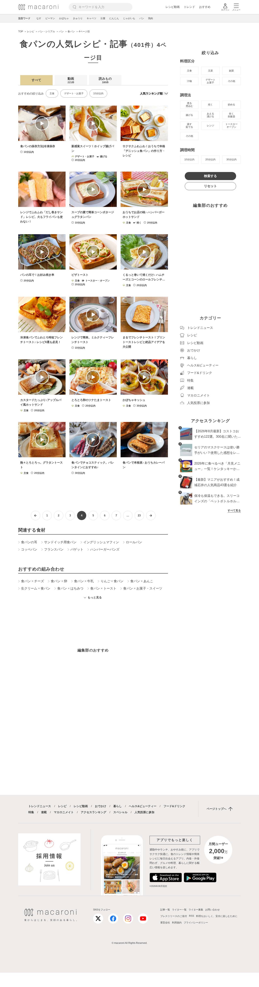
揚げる (189, 115)
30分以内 (231, 159)
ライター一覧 (179, 909)
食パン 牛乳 (84, 581)
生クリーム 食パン (35, 588)
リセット (210, 186)
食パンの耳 (29, 542)
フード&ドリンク (174, 806)
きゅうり (78, 18)
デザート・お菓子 (74, 93)
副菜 (231, 70)
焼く (210, 104)
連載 (44, 812)
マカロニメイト (64, 812)
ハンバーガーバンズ (104, 549)
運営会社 (165, 922)
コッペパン (29, 549)
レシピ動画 (173, 6)
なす (38, 18)
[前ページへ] (35, 515)
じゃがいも (129, 18)
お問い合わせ (212, 909)
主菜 (210, 70)
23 (139, 515)
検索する (210, 176)
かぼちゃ (64, 18)
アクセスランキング (93, 812)
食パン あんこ (141, 581)
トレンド (189, 6)
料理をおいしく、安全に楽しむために (216, 916)
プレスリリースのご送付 (173, 916)
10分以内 (98, 93)
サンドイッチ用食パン (60, 542)
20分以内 (210, 159)
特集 (31, 812)
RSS (191, 916)
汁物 (189, 81)
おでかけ (100, 806)
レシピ (62, 806)
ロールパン (134, 542)
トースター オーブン (231, 125)
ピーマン (50, 18)
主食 (52, 93)
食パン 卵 (59, 581)
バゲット (76, 549)
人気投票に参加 (144, 812)
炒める (231, 104)
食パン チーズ (32, 581)
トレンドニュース (39, 806)
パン (141, 18)
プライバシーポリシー (196, 922)
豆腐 (102, 18)
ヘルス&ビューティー (142, 806)
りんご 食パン (112, 581)
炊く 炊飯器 (231, 115)
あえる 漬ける (210, 115)
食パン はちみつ (70, 588)
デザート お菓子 (210, 81)
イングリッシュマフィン (101, 542)
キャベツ (91, 18)
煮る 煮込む (189, 104)
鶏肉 (150, 18)
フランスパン (54, 549)
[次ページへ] (151, 515)
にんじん (114, 18)
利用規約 (177, 922)
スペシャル (120, 812)
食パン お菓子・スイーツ (142, 588)
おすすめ (204, 6)
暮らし (117, 806)
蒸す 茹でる (189, 125)
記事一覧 (165, 909)
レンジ (210, 125)
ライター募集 (196, 909)
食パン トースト (103, 588)
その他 (231, 81)
